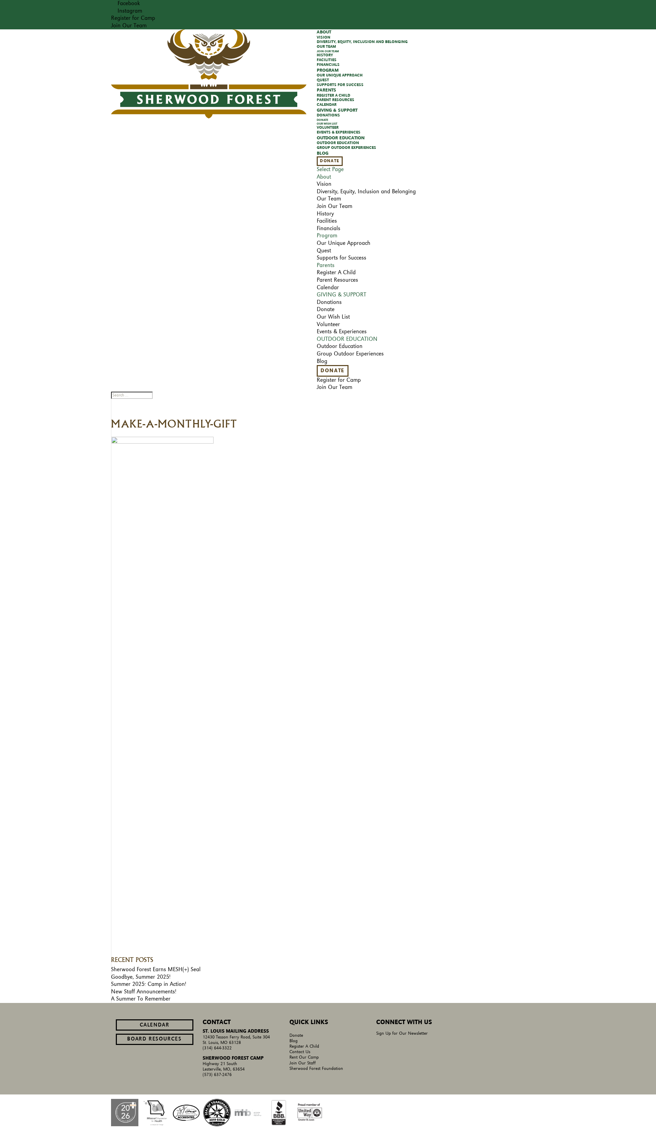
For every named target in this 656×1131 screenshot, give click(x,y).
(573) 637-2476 (217, 1075)
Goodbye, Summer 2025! (140, 977)
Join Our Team (129, 26)
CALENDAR (154, 1025)
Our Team (326, 47)
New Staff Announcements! (143, 992)
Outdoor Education (338, 143)
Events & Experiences (338, 132)
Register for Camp (133, 18)
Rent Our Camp (304, 1057)
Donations (328, 115)
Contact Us (299, 1052)
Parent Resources (335, 100)
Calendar (327, 105)
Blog (322, 153)
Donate (322, 120)
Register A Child (333, 96)
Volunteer (328, 128)
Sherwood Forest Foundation (316, 1068)
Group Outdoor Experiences (346, 148)
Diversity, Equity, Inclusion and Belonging (362, 42)
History (325, 55)
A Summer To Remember (140, 999)
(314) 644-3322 (217, 1048)
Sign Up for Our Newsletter (402, 1033)
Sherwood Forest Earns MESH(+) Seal (156, 969)
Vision (323, 38)
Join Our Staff (302, 1063)
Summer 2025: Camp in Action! (148, 984)
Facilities (327, 60)
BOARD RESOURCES (154, 1039)
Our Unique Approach (340, 75)
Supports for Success (340, 85)
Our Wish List (327, 123)
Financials (328, 65)
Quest (323, 80)
